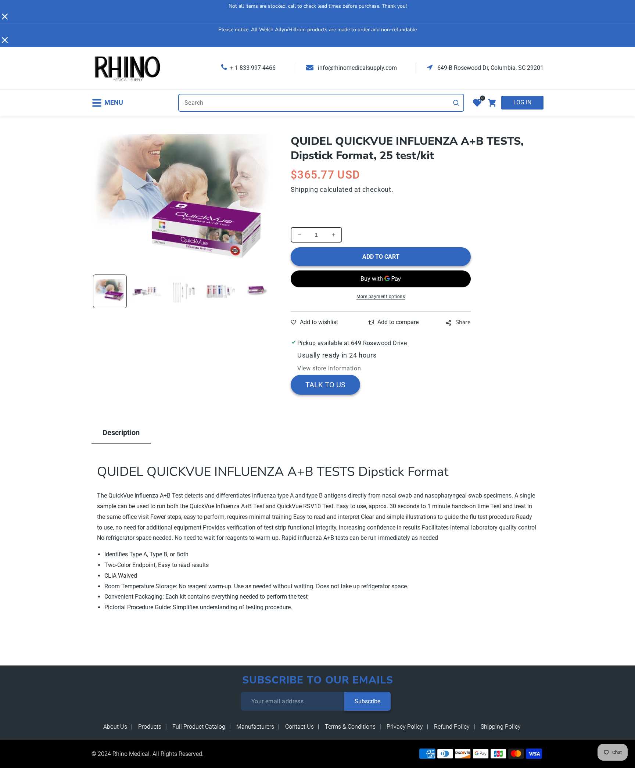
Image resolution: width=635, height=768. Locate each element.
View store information (329, 368)
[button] (107, 102)
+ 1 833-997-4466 (253, 67)
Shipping (304, 189)
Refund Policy (452, 726)
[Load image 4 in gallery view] (220, 291)
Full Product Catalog (198, 726)
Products (149, 726)
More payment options (380, 296)
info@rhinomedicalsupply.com (356, 67)
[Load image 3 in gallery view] (183, 291)
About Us (115, 726)
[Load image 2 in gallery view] (146, 291)
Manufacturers (255, 726)
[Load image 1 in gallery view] (109, 291)
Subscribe (367, 701)
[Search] (456, 103)
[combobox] (321, 103)
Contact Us (299, 726)
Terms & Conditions (350, 726)
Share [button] (463, 322)
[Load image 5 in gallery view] (257, 291)
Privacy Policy (405, 726)
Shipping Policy (501, 726)
